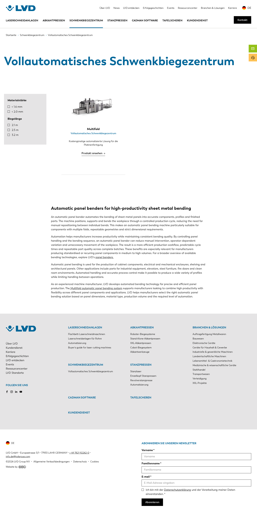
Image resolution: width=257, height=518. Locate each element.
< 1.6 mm (17, 106)
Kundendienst (197, 20)
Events (170, 8)
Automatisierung (77, 343)
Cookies (94, 461)
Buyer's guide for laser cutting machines (89, 347)
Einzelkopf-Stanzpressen (143, 375)
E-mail (146, 476)
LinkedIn (16, 392)
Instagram (11, 392)
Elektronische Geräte (204, 343)
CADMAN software (145, 20)
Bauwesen (198, 338)
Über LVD (104, 8)
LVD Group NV (22, 461)
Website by (12, 466)
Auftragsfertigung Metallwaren (209, 334)
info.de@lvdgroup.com (18, 456)
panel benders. (104, 257)
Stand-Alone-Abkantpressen (145, 338)
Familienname (151, 463)
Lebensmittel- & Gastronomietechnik (212, 360)
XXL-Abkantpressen (140, 343)
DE (249, 8)
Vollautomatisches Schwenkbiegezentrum (90, 371)
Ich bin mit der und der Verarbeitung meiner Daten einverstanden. (190, 492)
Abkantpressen (54, 20)
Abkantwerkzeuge (139, 351)
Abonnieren (152, 502)
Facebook (7, 392)
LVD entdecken (131, 8)
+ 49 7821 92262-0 (79, 452)
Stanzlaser (135, 371)
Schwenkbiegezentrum (86, 20)
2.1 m (15, 125)
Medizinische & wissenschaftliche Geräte (214, 365)
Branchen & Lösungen (213, 8)
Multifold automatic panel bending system (96, 288)
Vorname (147, 450)
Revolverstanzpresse (141, 380)
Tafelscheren (172, 20)
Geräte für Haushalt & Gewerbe (210, 347)
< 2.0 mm (17, 111)
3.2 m (15, 135)
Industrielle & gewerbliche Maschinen (213, 351)
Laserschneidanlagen (22, 20)
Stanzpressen (117, 20)
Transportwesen (201, 374)
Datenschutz (80, 461)
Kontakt (242, 19)
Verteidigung (199, 378)
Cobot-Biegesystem (141, 347)
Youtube (21, 392)
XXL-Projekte (200, 383)
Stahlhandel (199, 369)
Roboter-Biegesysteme (142, 334)
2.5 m (15, 130)
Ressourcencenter (187, 8)
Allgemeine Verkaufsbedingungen (51, 461)
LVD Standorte (15, 372)
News (116, 8)
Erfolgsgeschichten (153, 8)
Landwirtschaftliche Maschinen (209, 356)
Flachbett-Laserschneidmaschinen (86, 334)
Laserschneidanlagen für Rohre (85, 338)
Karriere (232, 8)
